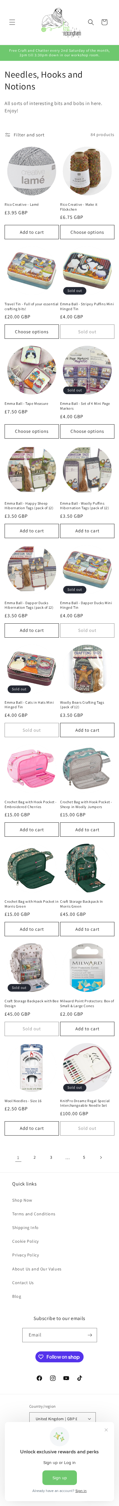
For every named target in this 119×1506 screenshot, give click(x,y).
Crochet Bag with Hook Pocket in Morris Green (32, 904)
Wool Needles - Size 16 (23, 1100)
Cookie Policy (25, 1241)
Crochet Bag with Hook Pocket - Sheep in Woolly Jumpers (86, 804)
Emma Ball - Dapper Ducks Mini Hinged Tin (86, 605)
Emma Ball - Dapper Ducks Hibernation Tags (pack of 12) (29, 605)
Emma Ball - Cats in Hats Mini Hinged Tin (29, 704)
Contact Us (23, 1282)
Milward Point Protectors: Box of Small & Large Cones (87, 1003)
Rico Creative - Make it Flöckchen (79, 207)
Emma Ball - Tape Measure (26, 403)
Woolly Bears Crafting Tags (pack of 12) (82, 704)
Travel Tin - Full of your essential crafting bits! (32, 306)
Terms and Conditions (34, 1214)
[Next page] (100, 1157)
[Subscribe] (90, 1335)
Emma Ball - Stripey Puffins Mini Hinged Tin (87, 306)
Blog (16, 1296)
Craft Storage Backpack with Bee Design (32, 1003)
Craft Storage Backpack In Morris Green (81, 904)
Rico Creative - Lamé (22, 204)
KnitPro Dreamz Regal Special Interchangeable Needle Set (85, 1103)
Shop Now (22, 1200)
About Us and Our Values (37, 1269)
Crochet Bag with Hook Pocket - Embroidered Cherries (31, 804)
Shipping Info (25, 1227)
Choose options (87, 232)
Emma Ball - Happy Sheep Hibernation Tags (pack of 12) (29, 505)
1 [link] (18, 1157)
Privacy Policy (25, 1255)
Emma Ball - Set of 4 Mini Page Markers (85, 406)
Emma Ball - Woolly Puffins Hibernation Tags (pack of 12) (84, 505)
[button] (12, 22)
